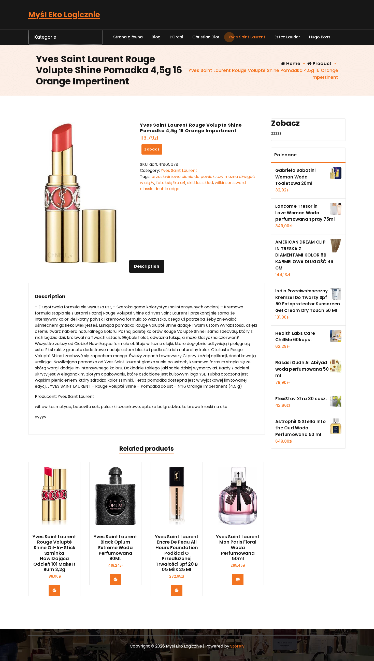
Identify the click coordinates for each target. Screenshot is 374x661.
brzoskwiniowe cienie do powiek (183, 176)
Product (322, 63)
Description (146, 266)
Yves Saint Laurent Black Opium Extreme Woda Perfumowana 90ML (115, 547)
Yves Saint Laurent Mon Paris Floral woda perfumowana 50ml (238, 547)
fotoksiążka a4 (170, 183)
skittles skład (200, 183)
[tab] (146, 266)
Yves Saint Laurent (179, 170)
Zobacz (152, 149)
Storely (237, 646)
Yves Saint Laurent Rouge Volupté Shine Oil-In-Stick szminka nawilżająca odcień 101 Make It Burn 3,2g (54, 553)
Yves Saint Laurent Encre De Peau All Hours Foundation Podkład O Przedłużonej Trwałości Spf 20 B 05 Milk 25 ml (176, 553)
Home (292, 63)
